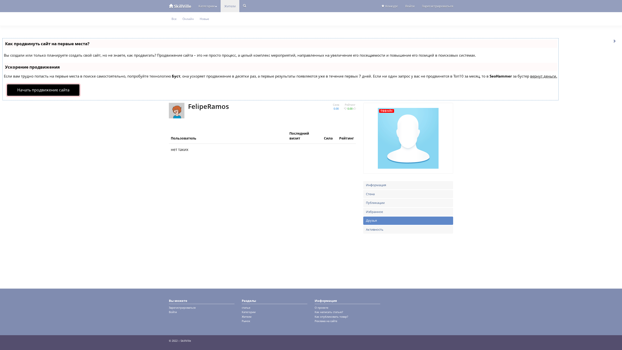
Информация (376, 185)
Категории (207, 6)
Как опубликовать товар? (331, 316)
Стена (370, 194)
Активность (374, 229)
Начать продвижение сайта (43, 90)
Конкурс (391, 6)
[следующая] (615, 40)
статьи (246, 307)
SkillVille (182, 6)
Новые (204, 19)
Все (174, 19)
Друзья (371, 220)
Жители (230, 6)
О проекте (321, 307)
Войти (410, 6)
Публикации (375, 203)
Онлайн (188, 19)
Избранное (374, 212)
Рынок (246, 321)
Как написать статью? (329, 312)
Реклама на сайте (326, 321)
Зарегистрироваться (437, 6)
